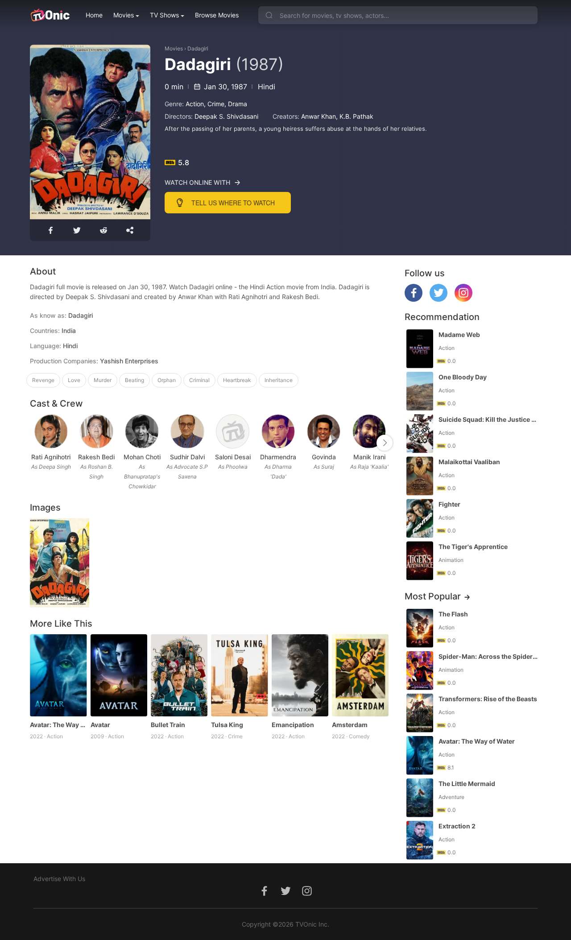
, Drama (235, 104)
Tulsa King (227, 724)
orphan (166, 380)
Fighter (449, 504)
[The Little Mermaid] (419, 797)
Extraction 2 (457, 826)
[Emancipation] (300, 675)
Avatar (100, 724)
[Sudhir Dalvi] (187, 431)
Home (94, 15)
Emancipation (293, 724)
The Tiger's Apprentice (473, 546)
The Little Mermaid (467, 783)
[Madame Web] (419, 348)
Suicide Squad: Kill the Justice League (489, 419)
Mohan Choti (142, 457)
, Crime (214, 104)
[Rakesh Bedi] (96, 431)
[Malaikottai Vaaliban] (419, 476)
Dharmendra (278, 457)
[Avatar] (119, 675)
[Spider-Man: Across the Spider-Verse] (419, 670)
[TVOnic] (50, 15)
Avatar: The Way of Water (58, 724)
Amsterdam (350, 724)
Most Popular (433, 596)
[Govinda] (323, 431)
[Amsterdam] (360, 675)
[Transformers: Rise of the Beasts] (419, 713)
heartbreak (237, 380)
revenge (43, 380)
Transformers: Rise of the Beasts (488, 699)
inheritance (279, 380)
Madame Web (459, 334)
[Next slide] (385, 443)
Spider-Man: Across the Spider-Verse (489, 656)
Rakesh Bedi (96, 457)
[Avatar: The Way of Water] (58, 675)
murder (103, 380)
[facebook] (413, 299)
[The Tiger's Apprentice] (419, 560)
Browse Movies (217, 15)
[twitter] (438, 299)
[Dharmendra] (278, 431)
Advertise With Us (59, 878)
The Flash (453, 614)
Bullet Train (168, 724)
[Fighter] (419, 518)
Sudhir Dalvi (187, 457)
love (74, 380)
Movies (123, 15)
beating (134, 380)
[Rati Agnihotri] (51, 431)
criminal (199, 380)
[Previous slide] (36, 443)
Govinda (324, 457)
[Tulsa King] (239, 675)
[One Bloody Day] (419, 391)
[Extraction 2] (419, 840)
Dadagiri (197, 48)
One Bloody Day (463, 377)
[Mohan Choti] (141, 431)
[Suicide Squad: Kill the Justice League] (419, 433)
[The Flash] (419, 628)
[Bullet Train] (179, 675)
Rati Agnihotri (50, 457)
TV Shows (164, 15)
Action (195, 104)
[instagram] (463, 299)
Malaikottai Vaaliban (469, 462)
